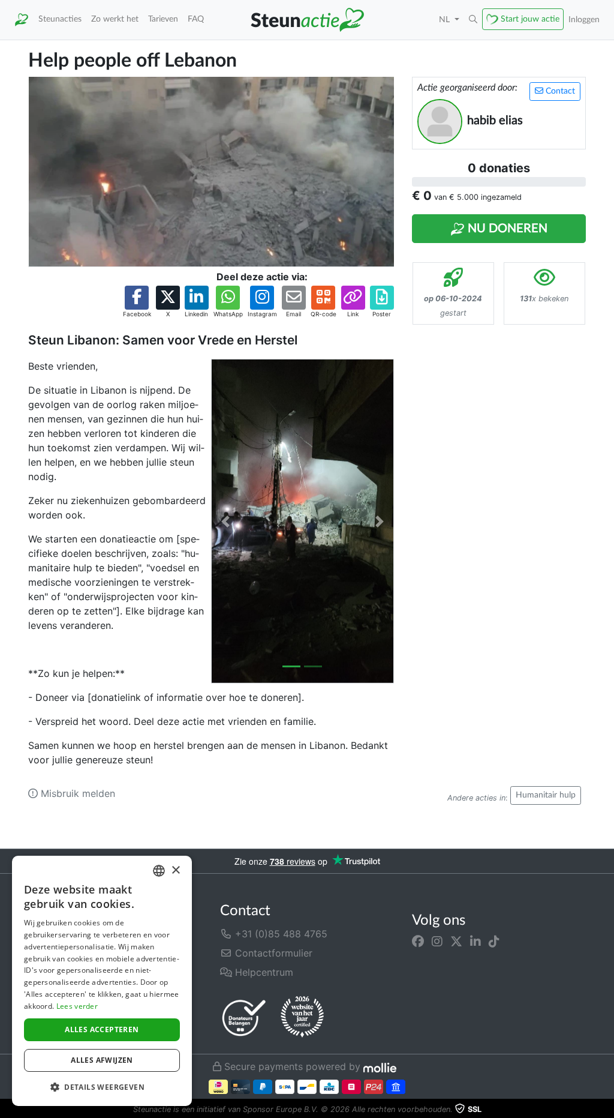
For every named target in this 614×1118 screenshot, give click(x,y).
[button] (473, 19)
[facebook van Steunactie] (418, 941)
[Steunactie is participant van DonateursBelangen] (244, 1017)
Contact (559, 91)
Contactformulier (272, 953)
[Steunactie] (22, 20)
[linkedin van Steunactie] (475, 941)
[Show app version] (605, 1109)
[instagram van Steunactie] (437, 941)
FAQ (196, 18)
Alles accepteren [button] (102, 1029)
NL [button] (445, 19)
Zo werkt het (115, 18)
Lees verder (77, 1006)
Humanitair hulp (546, 795)
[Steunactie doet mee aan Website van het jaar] (302, 1017)
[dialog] (102, 981)
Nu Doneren (506, 229)
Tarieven (163, 18)
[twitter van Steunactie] (456, 941)
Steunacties (60, 18)
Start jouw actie (530, 18)
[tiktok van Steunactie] (494, 941)
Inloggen (584, 19)
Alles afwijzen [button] (102, 1060)
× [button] (175, 870)
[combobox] (159, 871)
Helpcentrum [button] (262, 972)
